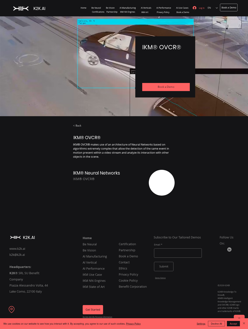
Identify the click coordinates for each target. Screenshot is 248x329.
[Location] (11, 309)
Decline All (216, 323)
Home (87, 238)
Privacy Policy (133, 323)
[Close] (244, 323)
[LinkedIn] (229, 249)
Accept (233, 323)
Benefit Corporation (133, 286)
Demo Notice (160, 278)
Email (157, 245)
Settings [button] (201, 323)
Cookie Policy (128, 280)
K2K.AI (39, 8)
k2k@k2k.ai (17, 255)
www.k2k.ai (17, 249)
